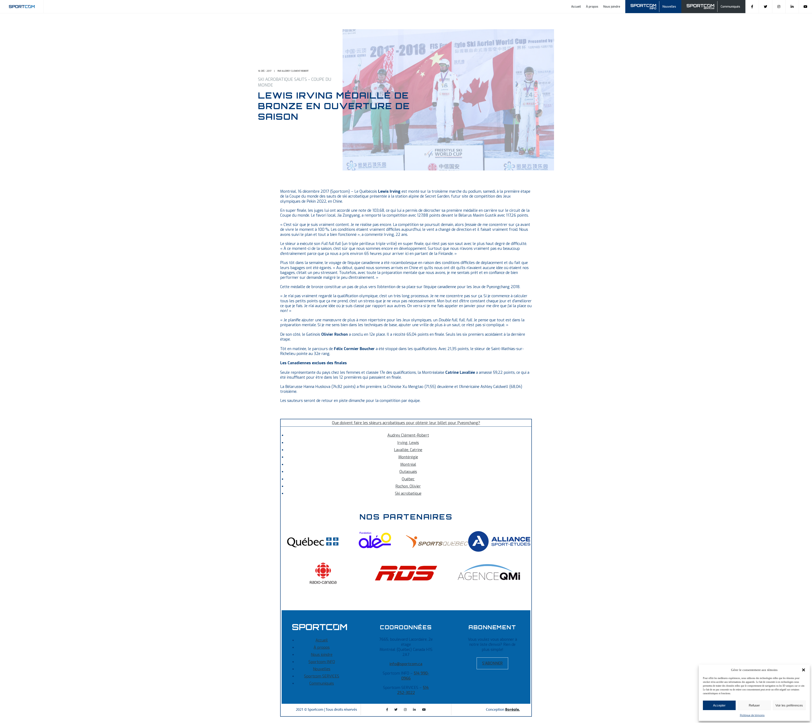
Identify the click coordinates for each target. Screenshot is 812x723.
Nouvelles (669, 7)
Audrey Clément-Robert (408, 435)
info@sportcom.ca (406, 664)
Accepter (719, 705)
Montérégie (408, 457)
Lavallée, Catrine (408, 449)
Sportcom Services (701, 6)
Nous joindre (611, 7)
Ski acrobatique (408, 493)
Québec (408, 479)
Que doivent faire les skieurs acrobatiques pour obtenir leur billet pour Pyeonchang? (406, 422)
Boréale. (512, 709)
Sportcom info (646, 6)
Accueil (576, 7)
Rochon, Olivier (408, 486)
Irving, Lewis (408, 442)
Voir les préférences (789, 705)
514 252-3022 (413, 690)
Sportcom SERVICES (321, 676)
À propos (592, 7)
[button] (803, 670)
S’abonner (492, 663)
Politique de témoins (752, 715)
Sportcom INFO (322, 661)
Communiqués (730, 7)
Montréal (408, 464)
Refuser (754, 705)
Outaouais (408, 471)
